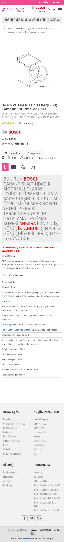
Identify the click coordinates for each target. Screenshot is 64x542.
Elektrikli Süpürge (41, 419)
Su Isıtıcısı (38, 449)
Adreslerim (7, 481)
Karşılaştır (34, 153)
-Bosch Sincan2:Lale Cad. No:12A (47, 498)
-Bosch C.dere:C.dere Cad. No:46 (47, 485)
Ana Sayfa (8, 28)
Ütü (35, 453)
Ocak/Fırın (7, 432)
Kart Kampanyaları (10, 472)
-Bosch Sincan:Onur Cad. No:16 (46, 489)
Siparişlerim (8, 476)
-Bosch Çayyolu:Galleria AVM (45, 494)
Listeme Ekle (13, 153)
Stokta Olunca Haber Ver (40, 158)
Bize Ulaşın (7, 485)
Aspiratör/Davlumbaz (11, 440)
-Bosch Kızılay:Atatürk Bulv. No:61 (45, 504)
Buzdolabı (7, 419)
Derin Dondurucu (10, 436)
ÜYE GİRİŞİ (44, 2)
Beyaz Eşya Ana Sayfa (12, 453)
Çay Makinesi (39, 428)
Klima (5, 445)
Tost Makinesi (39, 432)
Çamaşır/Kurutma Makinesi (14, 423)
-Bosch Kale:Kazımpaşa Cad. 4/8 (47, 510)
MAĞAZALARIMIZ (40, 481)
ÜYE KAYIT (56, 2)
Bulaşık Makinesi (10, 428)
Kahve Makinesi (40, 423)
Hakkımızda (38, 472)
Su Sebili (6, 449)
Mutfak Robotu (40, 440)
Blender (37, 436)
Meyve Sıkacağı (40, 445)
